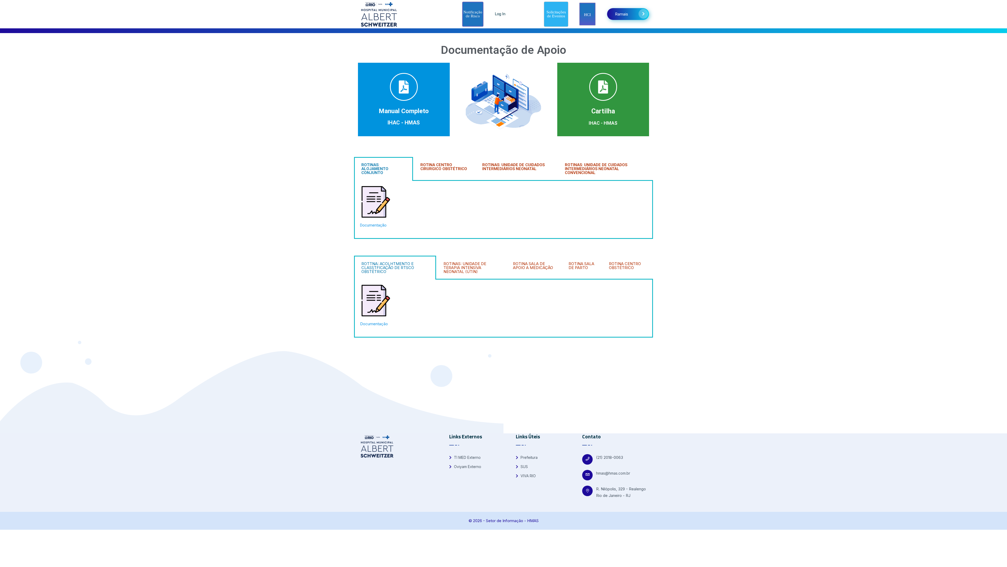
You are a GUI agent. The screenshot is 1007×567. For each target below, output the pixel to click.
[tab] (383, 169)
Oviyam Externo (467, 466)
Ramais (621, 14)
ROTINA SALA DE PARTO (581, 265)
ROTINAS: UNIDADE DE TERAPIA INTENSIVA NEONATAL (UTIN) (464, 267)
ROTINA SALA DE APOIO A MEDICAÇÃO (533, 265)
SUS (523, 466)
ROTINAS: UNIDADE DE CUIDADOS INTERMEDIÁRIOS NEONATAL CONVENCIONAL (596, 168)
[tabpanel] (503, 210)
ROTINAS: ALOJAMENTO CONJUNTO (374, 168)
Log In (500, 14)
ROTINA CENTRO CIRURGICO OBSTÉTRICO (443, 166)
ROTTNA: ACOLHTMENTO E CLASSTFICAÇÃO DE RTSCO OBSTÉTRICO (387, 267)
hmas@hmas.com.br (613, 473)
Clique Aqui (403, 99)
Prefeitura (528, 457)
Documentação (373, 225)
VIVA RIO (527, 476)
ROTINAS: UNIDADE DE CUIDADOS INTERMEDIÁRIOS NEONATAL (513, 166)
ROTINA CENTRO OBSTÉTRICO (625, 265)
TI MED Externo (467, 457)
